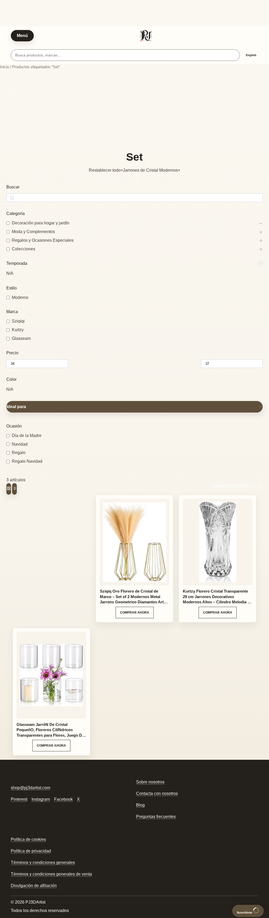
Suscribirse (245, 912)
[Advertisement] (134, 110)
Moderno (20, 297)
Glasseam (21, 338)
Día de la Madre (27, 435)
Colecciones (23, 249)
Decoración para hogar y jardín (40, 223)
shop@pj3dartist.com (30, 787)
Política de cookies (28, 839)
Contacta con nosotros (157, 793)
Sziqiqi (18, 321)
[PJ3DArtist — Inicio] (146, 36)
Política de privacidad (31, 851)
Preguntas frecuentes (156, 816)
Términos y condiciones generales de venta (51, 874)
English (251, 55)
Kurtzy (18, 330)
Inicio (4, 67)
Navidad (20, 444)
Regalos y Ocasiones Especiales (43, 240)
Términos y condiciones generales (43, 862)
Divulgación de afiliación (34, 885)
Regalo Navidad (27, 461)
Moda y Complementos (33, 231)
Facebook (63, 799)
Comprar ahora (134, 612)
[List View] (14, 489)
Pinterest (19, 799)
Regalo (18, 452)
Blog (140, 805)
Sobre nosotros (150, 782)
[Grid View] (8, 489)
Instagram (41, 799)
